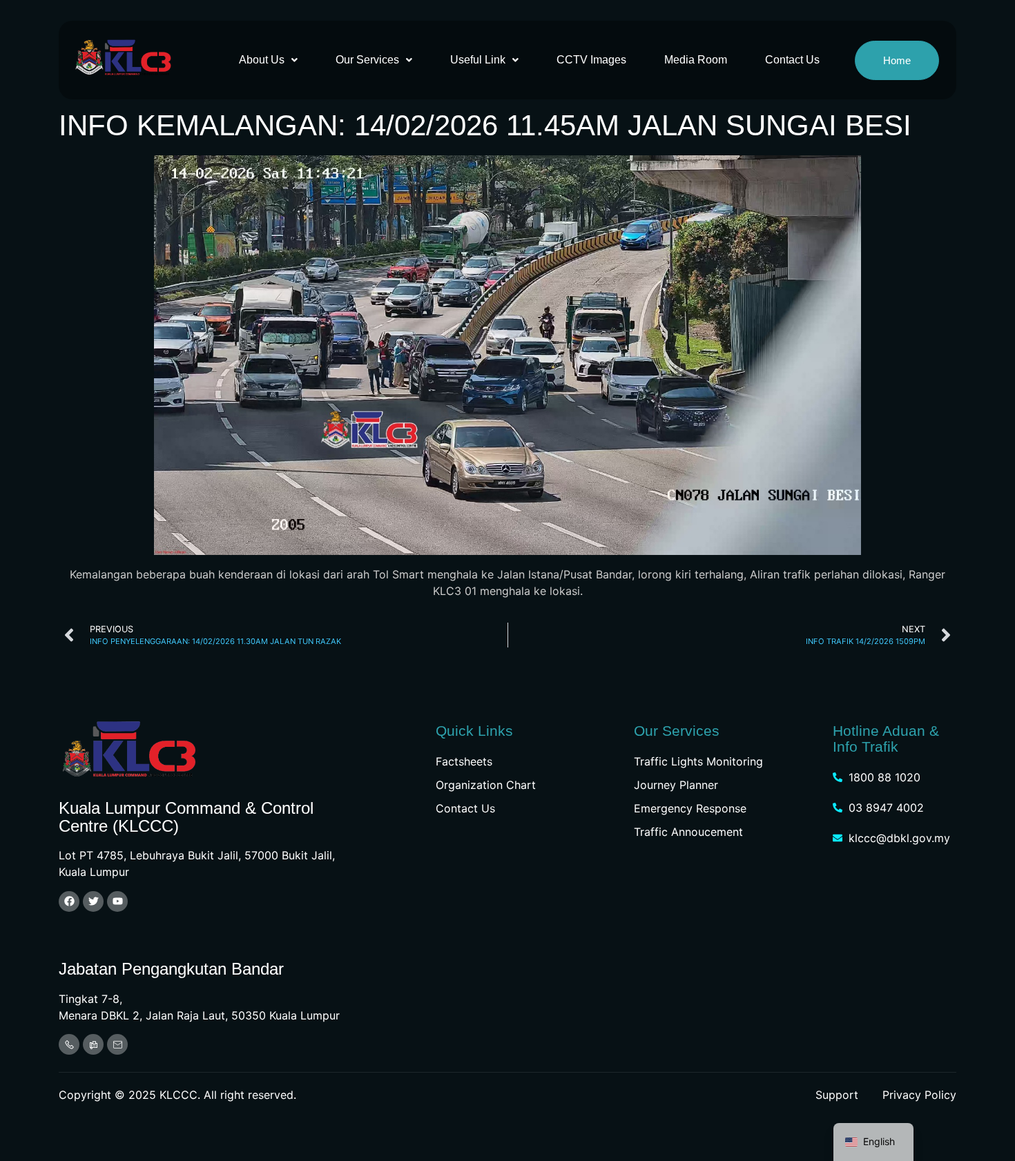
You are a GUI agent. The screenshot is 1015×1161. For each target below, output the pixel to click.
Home (897, 60)
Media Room (695, 60)
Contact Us (792, 60)
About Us (261, 60)
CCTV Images (591, 60)
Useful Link (477, 60)
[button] (268, 60)
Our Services (367, 60)
